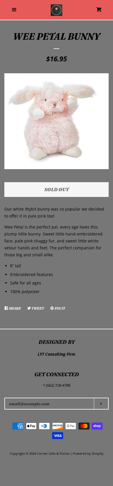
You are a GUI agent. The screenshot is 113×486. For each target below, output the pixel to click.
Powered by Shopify (88, 453)
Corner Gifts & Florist (53, 453)
